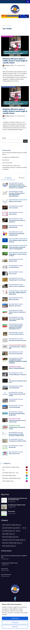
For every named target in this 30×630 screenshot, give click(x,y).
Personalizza (15, 622)
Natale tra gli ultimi (14, 299)
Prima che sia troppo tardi (16, 353)
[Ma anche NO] (4, 513)
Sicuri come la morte (7, 162)
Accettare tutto (15, 618)
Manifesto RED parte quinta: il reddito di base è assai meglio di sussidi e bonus (15, 61)
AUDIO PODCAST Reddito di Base (17, 345)
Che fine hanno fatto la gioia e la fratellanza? (17, 221)
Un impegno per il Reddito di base (10, 157)
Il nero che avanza (13, 208)
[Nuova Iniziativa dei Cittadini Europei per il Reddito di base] (4, 500)
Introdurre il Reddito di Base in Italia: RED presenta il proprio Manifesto (17, 194)
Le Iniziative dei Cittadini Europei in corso (18, 381)
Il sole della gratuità (14, 388)
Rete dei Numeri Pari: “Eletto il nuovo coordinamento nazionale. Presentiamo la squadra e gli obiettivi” (14, 167)
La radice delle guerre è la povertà (17, 374)
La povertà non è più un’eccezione (17, 340)
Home (3, 25)
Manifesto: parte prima (15, 306)
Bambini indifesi (13, 261)
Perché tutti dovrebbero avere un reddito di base (17, 421)
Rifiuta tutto (15, 626)
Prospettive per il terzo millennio (17, 280)
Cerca (4, 138)
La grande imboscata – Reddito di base (17, 347)
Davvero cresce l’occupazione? (17, 286)
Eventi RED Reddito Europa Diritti (18, 199)
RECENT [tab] (23, 178)
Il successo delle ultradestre (16, 334)
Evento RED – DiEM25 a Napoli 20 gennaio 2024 (17, 293)
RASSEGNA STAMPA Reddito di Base (11, 478)
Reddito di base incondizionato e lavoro (17, 312)
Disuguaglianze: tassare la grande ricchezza (17, 254)
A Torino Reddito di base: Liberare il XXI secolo (18, 241)
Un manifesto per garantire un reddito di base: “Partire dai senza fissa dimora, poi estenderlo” (17, 186)
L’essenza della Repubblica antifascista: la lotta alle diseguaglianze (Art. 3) (16, 327)
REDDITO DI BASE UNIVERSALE (16, 368)
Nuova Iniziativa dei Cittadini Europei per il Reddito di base (16, 434)
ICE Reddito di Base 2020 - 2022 (10, 472)
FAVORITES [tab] (8, 178)
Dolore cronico (13, 274)
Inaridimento (12, 401)
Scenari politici (13, 214)
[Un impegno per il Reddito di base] (4, 506)
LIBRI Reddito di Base (14, 425)
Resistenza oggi (13, 227)
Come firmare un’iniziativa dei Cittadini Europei (16, 234)
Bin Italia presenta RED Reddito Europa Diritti (17, 414)
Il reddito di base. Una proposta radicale (17, 428)
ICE (9, 379)
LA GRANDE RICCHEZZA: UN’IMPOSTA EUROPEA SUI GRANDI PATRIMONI (18, 361)
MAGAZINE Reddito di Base (8, 87)
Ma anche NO (5, 160)
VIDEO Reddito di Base (7, 36)
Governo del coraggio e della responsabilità (16, 319)
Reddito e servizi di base (15, 201)
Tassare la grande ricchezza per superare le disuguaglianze (17, 248)
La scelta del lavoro (14, 267)
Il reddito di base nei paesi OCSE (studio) (17, 394)
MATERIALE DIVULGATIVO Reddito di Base (13, 540)
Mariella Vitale (9, 65)
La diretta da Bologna (14, 407)
